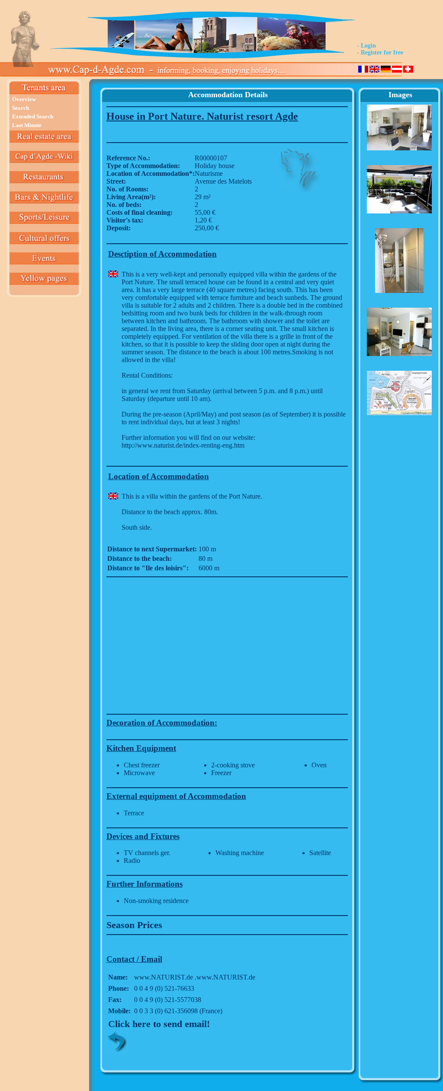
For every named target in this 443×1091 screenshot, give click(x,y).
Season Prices (134, 924)
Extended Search (32, 116)
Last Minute (27, 125)
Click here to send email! (159, 1023)
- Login (366, 45)
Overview (24, 99)
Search (20, 108)
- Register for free (380, 52)
